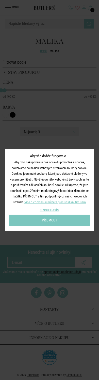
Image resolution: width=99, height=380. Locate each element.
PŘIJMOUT (49, 220)
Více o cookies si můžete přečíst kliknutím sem (55, 202)
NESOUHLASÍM (49, 210)
